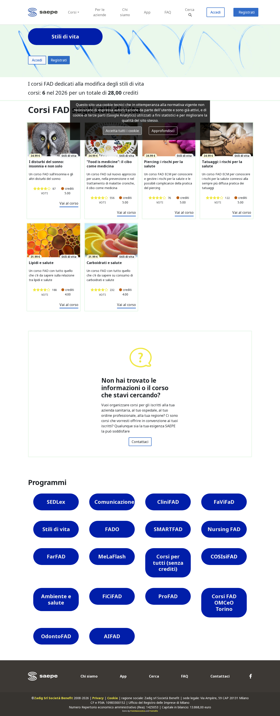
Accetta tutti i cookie (122, 130)
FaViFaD (224, 501)
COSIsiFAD (224, 556)
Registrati (247, 12)
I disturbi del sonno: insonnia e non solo (46, 164)
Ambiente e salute (56, 599)
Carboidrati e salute (104, 263)
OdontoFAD (56, 636)
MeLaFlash (112, 556)
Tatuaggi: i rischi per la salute (222, 164)
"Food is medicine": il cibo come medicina (109, 164)
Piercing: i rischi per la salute (163, 164)
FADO (112, 529)
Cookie (112, 698)
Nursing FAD (224, 529)
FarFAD (56, 556)
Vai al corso (69, 203)
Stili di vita (56, 529)
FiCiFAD (112, 596)
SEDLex (56, 501)
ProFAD (168, 596)
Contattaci (140, 441)
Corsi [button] (72, 12)
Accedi (215, 12)
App (147, 12)
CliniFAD (168, 501)
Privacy (98, 698)
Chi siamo (125, 12)
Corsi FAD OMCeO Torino (224, 602)
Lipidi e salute (41, 263)
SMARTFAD (168, 529)
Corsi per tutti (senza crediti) (168, 563)
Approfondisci (163, 130)
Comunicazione (114, 501)
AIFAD (112, 636)
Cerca (189, 9)
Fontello (153, 710)
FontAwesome (137, 710)
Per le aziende (99, 12)
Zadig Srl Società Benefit (53, 698)
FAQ (167, 12)
